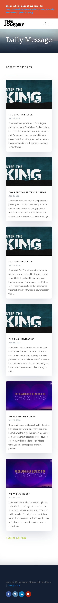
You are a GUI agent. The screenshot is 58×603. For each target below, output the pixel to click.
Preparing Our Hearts (21, 416)
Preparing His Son (19, 493)
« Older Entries (16, 538)
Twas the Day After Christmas (27, 192)
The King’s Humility (20, 261)
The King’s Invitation (21, 339)
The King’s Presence (20, 114)
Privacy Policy (13, 585)
